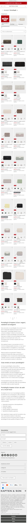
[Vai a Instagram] (2, 455)
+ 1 (24, 48)
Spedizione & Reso (13, 0)
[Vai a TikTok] (8, 455)
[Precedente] (2, 27)
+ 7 (24, 118)
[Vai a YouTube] (13, 455)
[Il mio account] (1, 6)
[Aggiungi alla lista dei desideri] (12, 36)
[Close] (25, 3)
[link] (7, 45)
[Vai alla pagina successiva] (16, 318)
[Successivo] (25, 27)
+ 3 (12, 48)
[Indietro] (2, 10)
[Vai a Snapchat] (16, 455)
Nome (3, 435)
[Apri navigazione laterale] (25, 6)
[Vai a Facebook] (5, 455)
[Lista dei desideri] (3, 6)
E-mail (3, 439)
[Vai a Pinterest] (11, 455)
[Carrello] (4, 6)
